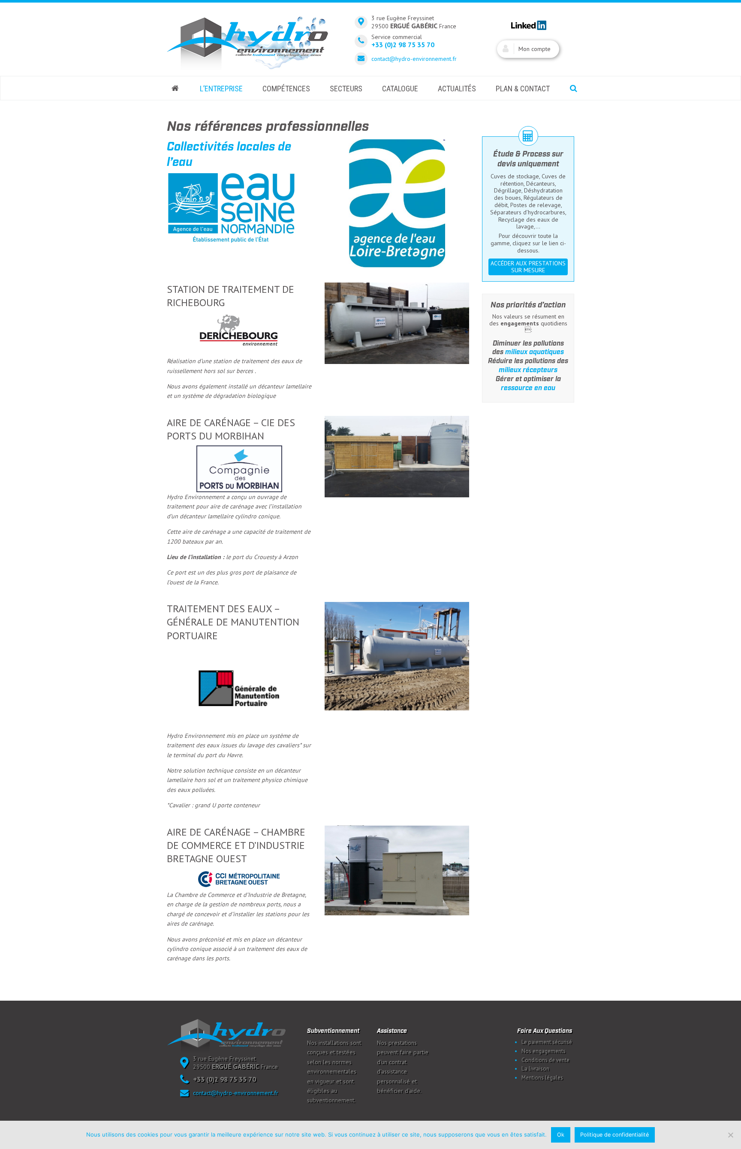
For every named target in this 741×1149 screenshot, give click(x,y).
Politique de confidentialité (614, 1134)
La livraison (535, 1068)
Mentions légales (542, 1077)
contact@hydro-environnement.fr (414, 59)
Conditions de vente (545, 1060)
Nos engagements (543, 1051)
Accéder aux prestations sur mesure (528, 266)
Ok (560, 1134)
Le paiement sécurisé (546, 1042)
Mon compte (534, 49)
